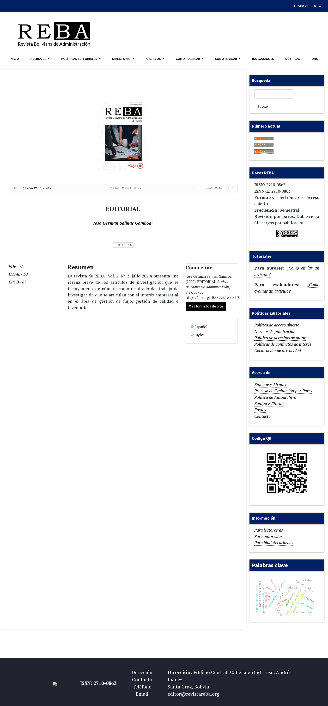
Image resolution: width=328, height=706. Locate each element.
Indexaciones (263, 58)
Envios (260, 409)
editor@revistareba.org (193, 694)
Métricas (292, 58)
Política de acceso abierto (276, 325)
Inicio (14, 58)
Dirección (142, 672)
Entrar (317, 6)
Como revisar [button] (226, 58)
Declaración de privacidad (277, 350)
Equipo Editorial (269, 403)
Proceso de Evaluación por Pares (283, 390)
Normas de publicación (275, 331)
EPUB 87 (17, 282)
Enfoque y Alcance (270, 384)
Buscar (262, 106)
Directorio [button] (121, 58)
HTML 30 (18, 274)
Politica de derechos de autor (280, 337)
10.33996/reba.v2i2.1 (35, 188)
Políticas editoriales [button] (79, 58)
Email (142, 694)
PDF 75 (16, 266)
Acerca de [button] (38, 58)
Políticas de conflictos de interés (282, 344)
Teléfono (142, 686)
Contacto (262, 416)
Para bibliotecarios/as (273, 542)
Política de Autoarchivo (275, 397)
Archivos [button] (154, 58)
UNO (315, 58)
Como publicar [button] (188, 58)
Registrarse (301, 6)
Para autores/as (268, 536)
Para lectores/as (268, 530)
